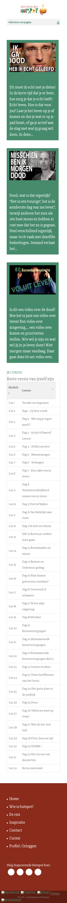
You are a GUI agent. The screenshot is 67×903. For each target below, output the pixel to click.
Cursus (14, 838)
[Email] (43, 892)
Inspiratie (17, 822)
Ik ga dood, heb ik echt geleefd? (29, 80)
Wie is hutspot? (21, 806)
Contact (15, 830)
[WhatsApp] (11, 900)
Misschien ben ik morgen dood (32, 189)
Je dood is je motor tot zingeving (28, 303)
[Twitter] (28, 892)
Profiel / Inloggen (22, 846)
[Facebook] (10, 892)
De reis (14, 814)
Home (14, 798)
